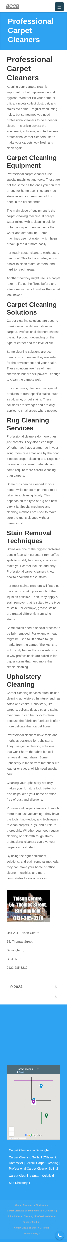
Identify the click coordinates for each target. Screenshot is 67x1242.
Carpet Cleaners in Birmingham (30, 1150)
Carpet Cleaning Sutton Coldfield (31, 1175)
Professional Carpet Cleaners (30, 68)
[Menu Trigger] (59, 6)
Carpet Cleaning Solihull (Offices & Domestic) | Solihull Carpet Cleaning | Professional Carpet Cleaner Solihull (34, 1163)
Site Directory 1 (19, 1182)
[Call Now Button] (59, 1235)
